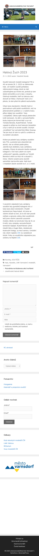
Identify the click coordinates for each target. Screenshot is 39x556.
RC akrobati (8, 348)
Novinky (8, 260)
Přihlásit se (19, 539)
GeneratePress (24, 553)
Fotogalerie (8, 384)
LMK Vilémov (9, 443)
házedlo (12, 263)
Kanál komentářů (19, 544)
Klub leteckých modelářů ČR (14, 440)
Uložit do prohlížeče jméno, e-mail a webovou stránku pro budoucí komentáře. (18, 326)
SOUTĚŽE (15, 260)
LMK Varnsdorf (22, 263)
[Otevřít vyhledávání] (36, 27)
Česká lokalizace (19, 546)
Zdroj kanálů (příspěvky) (19, 541)
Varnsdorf (6, 265)
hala (6, 263)
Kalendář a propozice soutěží (15, 387)
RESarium (7, 446)
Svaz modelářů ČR (11, 449)
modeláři (31, 263)
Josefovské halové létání (14, 271)
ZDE (18, 233)
